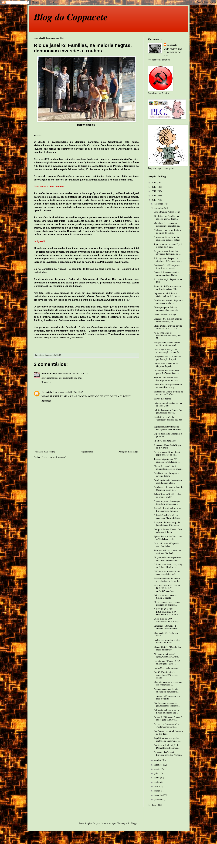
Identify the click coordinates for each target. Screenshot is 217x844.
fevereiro (158, 795)
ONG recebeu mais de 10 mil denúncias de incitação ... (167, 573)
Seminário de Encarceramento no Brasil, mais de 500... (167, 287)
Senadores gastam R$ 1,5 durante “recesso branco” (166, 627)
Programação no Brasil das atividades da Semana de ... (167, 252)
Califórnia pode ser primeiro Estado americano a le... (166, 711)
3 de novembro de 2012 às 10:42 (68, 391)
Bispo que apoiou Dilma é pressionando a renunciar (166, 308)
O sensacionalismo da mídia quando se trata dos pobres (167, 238)
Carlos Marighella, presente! (166, 667)
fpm (114, 823)
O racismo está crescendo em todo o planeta (167, 697)
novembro (159, 207)
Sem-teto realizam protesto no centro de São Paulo (167, 551)
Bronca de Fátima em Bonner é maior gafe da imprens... (168, 718)
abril (156, 786)
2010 (154, 199)
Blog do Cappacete (71, 16)
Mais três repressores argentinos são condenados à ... (168, 683)
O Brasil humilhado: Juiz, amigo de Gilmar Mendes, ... (168, 566)
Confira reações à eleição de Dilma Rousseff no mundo (167, 746)
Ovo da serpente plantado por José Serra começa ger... (167, 502)
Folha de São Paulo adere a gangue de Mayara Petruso (167, 516)
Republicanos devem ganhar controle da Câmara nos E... (167, 739)
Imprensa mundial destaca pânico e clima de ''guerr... (167, 294)
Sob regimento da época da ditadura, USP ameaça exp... (168, 259)
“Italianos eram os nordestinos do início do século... (167, 231)
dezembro (159, 203)
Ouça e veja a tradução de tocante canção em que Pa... (167, 351)
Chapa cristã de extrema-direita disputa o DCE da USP (168, 327)
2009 (154, 804)
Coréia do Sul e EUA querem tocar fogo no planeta (167, 266)
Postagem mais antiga (128, 451)
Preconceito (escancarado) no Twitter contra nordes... (167, 725)
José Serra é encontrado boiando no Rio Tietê (168, 732)
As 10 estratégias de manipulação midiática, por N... (167, 335)
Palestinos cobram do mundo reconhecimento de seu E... (167, 580)
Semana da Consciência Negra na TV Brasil (167, 446)
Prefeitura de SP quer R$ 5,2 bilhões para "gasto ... (167, 662)
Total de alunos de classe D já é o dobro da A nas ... (168, 245)
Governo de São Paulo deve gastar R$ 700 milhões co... (167, 372)
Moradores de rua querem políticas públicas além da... (167, 224)
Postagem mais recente (45, 451)
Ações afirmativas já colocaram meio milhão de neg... (168, 386)
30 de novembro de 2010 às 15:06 (73, 373)
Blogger (134, 823)
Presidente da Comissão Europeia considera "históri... (168, 753)
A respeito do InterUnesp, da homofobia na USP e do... (167, 523)
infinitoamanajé (49, 373)
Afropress (37, 135)
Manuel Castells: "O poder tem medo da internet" (167, 648)
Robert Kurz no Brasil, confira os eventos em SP (167, 495)
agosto (157, 768)
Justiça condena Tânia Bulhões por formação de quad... (167, 358)
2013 (154, 186)
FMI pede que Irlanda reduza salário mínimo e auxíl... (167, 344)
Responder (46, 382)
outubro (158, 760)
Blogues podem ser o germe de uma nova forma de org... (167, 558)
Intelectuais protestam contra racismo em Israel (167, 641)
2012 (154, 191)
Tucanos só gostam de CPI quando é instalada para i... (167, 460)
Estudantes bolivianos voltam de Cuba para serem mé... (168, 488)
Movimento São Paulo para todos (166, 634)
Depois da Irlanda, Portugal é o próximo (168, 435)
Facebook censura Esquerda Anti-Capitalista (166, 544)
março (157, 790)
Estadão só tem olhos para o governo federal (166, 474)
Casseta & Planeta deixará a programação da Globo (166, 273)
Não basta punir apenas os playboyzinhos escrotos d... (167, 704)
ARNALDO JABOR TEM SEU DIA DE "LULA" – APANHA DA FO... (168, 588)
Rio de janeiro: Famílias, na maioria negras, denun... (166, 217)
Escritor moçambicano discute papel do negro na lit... (167, 453)
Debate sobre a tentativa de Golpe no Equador (166, 365)
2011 (154, 195)
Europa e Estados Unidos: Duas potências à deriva (168, 530)
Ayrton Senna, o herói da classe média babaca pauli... (168, 537)
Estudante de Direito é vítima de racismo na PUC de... (168, 393)
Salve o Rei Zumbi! (163, 398)
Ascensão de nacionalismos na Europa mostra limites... (167, 509)
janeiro (157, 799)
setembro (158, 764)
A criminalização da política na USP (168, 280)
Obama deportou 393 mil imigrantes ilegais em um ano (168, 467)
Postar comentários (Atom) (54, 457)
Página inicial (87, 451)
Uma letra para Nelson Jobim (167, 211)
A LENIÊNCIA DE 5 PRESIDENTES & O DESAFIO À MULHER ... (167, 611)
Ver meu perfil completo (159, 59)
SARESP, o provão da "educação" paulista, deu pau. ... (168, 419)
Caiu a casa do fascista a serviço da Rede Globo (168, 404)
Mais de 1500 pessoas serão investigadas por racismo (166, 379)
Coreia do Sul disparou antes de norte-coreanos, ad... (168, 320)
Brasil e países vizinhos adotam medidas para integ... (168, 481)
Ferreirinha (46, 392)
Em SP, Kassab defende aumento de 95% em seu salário (166, 675)
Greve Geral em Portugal (165, 314)
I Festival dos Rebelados (165, 440)
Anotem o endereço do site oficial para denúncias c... (166, 690)
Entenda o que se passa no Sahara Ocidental (165, 596)
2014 (154, 182)
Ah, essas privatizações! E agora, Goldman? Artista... (167, 655)
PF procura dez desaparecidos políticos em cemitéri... (167, 603)
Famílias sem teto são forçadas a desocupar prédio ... (168, 301)
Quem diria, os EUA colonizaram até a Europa (166, 620)
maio (156, 782)
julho (157, 773)
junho (157, 777)
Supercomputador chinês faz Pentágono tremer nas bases (167, 428)
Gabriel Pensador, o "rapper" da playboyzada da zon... (168, 411)
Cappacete (172, 44)
